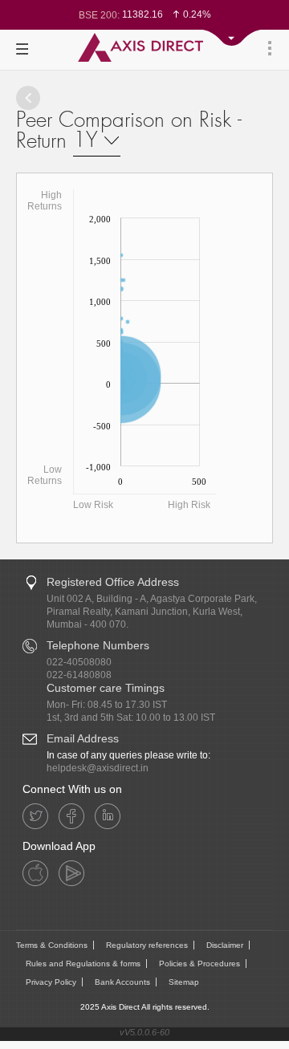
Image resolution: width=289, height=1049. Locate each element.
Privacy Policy (51, 982)
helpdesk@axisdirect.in (98, 768)
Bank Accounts (122, 982)
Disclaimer (224, 945)
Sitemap (184, 982)
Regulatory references (147, 945)
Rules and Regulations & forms (83, 963)
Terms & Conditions (52, 945)
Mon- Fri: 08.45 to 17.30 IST (107, 704)
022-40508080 (79, 662)
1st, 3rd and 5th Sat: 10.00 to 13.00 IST (131, 717)
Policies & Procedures (199, 963)
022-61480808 (79, 675)
